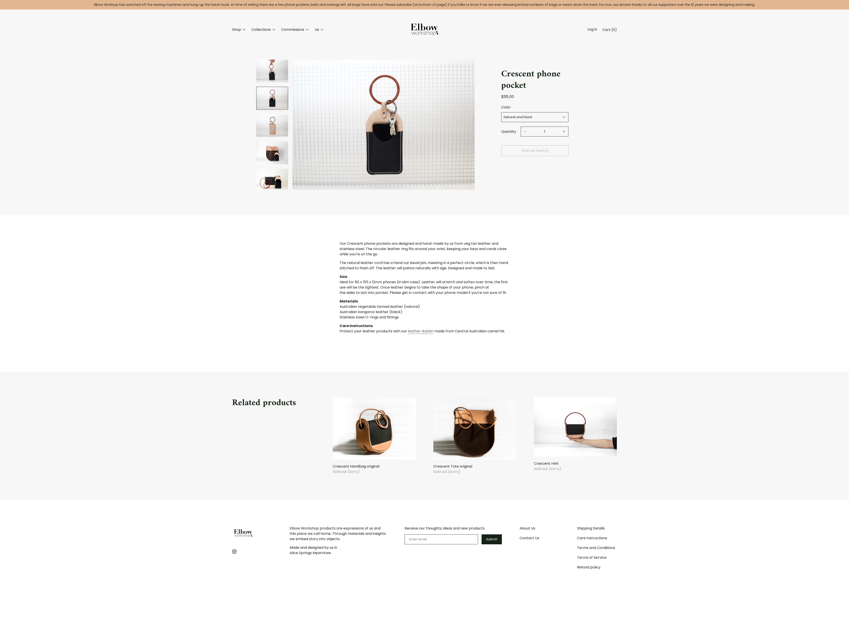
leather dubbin (421, 331)
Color (506, 107)
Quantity (508, 131)
